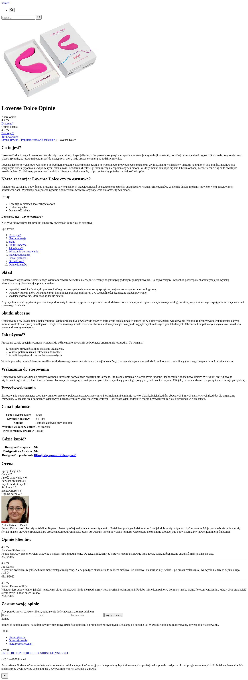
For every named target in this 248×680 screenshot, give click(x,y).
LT (51, 653)
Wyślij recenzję (114, 615)
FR (11, 653)
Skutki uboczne (18, 244)
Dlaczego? (7, 123)
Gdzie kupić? (16, 261)
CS (40, 653)
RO (28, 653)
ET (66, 653)
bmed (5, 3)
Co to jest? (15, 235)
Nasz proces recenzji (20, 643)
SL (59, 653)
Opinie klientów (18, 264)
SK (48, 653)
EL (36, 653)
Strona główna (17, 637)
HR (44, 653)
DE (7, 653)
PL (24, 653)
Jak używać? (16, 248)
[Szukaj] (12, 10)
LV (55, 653)
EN (3, 653)
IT (14, 653)
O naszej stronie (18, 640)
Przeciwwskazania (19, 254)
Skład (12, 241)
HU (32, 653)
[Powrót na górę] (4, 676)
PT (21, 653)
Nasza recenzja (17, 238)
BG (63, 653)
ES (17, 653)
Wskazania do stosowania (23, 251)
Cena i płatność (17, 258)
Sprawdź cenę (9, 136)
